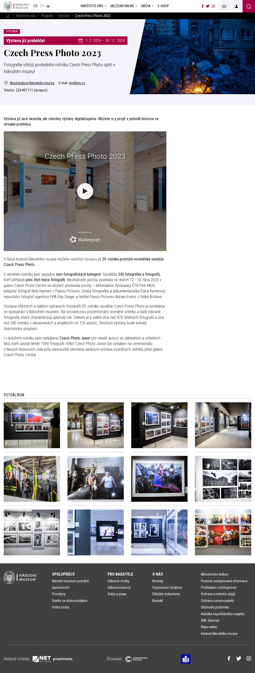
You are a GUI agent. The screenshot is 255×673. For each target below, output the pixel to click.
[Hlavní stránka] (7, 16)
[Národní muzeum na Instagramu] (213, 6)
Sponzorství (60, 587)
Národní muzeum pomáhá (70, 581)
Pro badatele (120, 574)
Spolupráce (63, 574)
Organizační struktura (167, 587)
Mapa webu (209, 627)
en (42, 6)
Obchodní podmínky (215, 607)
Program (47, 16)
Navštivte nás (26, 16)
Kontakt (157, 601)
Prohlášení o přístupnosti (218, 587)
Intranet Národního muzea (219, 634)
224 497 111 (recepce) (32, 90)
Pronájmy (58, 594)
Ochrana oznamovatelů (217, 601)
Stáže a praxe (117, 594)
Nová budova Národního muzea (32, 83)
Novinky (157, 581)
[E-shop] (224, 6)
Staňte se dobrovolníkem (69, 601)
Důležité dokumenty (166, 594)
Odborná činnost (119, 587)
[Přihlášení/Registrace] (236, 6)
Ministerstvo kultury (214, 574)
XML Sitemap (210, 620)
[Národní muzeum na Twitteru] (208, 6)
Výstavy (64, 16)
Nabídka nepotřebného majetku (223, 614)
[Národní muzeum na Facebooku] (202, 6)
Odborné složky (118, 581)
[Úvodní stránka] (16, 6)
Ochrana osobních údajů (218, 594)
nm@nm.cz (77, 83)
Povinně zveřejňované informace (224, 581)
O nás (157, 574)
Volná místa (60, 607)
